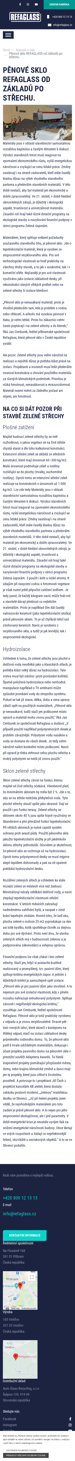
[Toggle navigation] (8, 35)
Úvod (6, 50)
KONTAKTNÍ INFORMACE (24, 1235)
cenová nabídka (59, 4)
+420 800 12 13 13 (62, 16)
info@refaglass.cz (62, 24)
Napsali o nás (25, 50)
